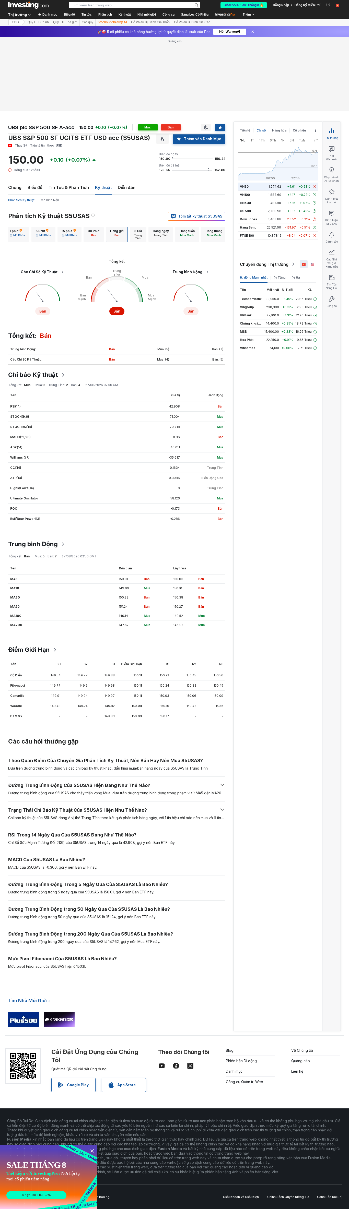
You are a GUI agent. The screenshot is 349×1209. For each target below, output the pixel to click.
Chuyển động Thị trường (264, 264)
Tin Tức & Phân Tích (69, 187)
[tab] (17, 234)
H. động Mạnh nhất (253, 277)
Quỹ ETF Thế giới (65, 22)
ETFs (15, 22)
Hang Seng (248, 227)
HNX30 (245, 203)
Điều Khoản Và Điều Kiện (241, 1197)
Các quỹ (87, 22)
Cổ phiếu (299, 130)
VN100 (245, 195)
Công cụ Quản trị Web (244, 1082)
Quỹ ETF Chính (38, 22)
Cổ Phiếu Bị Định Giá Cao (192, 22)
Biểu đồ (35, 187)
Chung (14, 187)
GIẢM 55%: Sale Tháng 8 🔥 (244, 5)
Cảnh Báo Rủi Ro (329, 1197)
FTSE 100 (247, 235)
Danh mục (234, 1071)
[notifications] (328, 4)
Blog (230, 1050)
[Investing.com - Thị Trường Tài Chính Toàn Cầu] (28, 5)
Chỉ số (261, 130)
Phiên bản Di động (241, 1061)
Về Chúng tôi (302, 1050)
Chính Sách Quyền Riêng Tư (288, 1197)
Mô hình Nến (50, 200)
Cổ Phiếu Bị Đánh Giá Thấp (150, 22)
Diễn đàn (126, 187)
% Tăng (280, 277)
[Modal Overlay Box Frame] (48, 1177)
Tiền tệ (245, 130)
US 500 (245, 211)
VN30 (244, 186)
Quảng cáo (300, 1061)
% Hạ (296, 277)
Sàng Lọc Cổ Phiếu (194, 14)
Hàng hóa (279, 130)
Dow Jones (248, 219)
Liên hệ (297, 1071)
